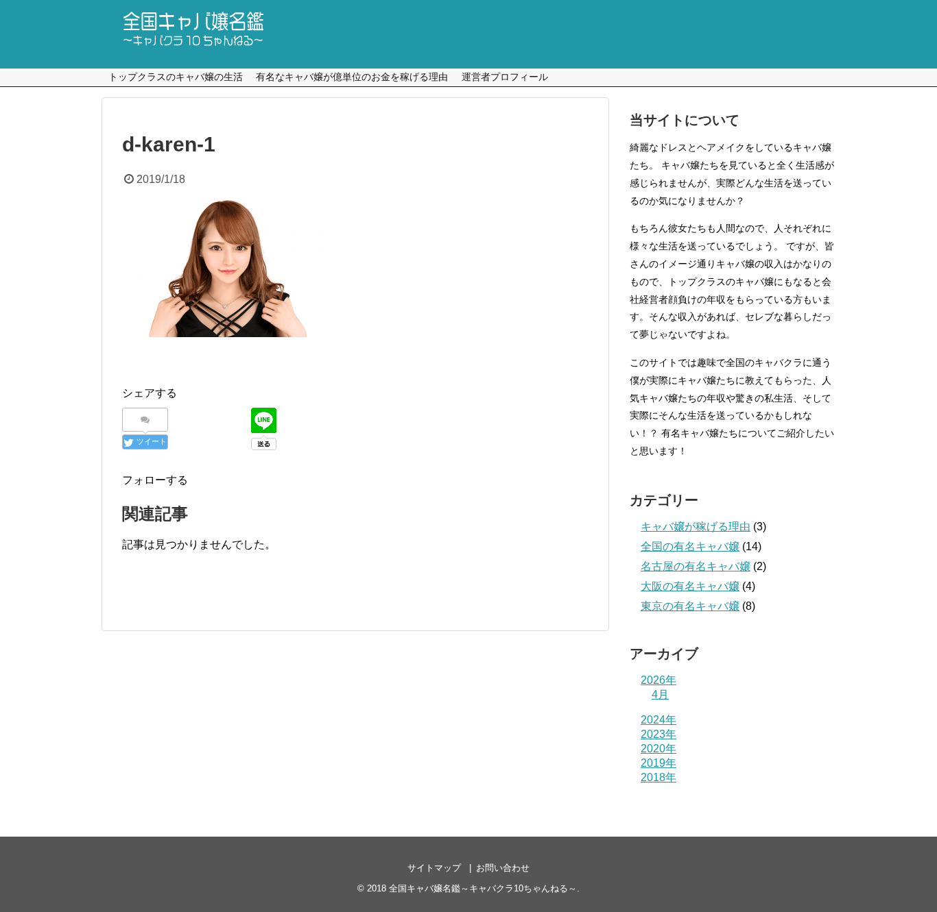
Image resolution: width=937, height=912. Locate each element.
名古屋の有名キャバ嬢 (695, 566)
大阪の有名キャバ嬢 (690, 586)
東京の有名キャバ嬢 (690, 606)
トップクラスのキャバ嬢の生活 (175, 76)
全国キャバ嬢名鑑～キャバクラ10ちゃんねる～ (483, 888)
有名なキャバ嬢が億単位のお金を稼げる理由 (352, 76)
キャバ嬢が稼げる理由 (695, 526)
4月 (660, 694)
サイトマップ (434, 868)
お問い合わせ (503, 868)
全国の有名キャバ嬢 (690, 546)
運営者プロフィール (505, 76)
